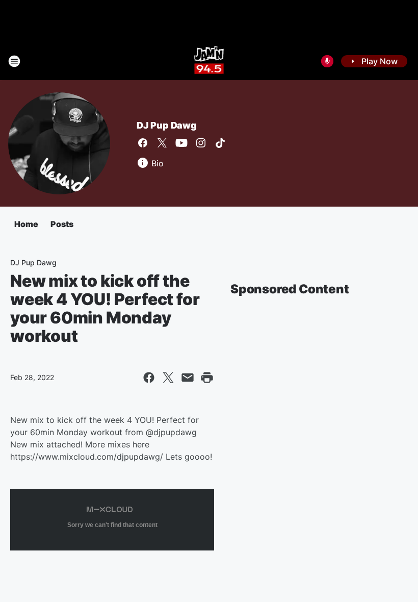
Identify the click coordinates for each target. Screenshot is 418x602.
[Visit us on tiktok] (220, 143)
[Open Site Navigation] (14, 61)
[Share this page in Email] (187, 377)
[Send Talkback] (327, 61)
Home (26, 224)
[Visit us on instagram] (201, 143)
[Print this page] (207, 377)
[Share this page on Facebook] (149, 377)
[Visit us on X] (162, 143)
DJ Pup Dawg (167, 125)
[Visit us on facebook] (143, 143)
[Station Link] (209, 61)
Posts (61, 224)
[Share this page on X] (168, 377)
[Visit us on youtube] (181, 143)
